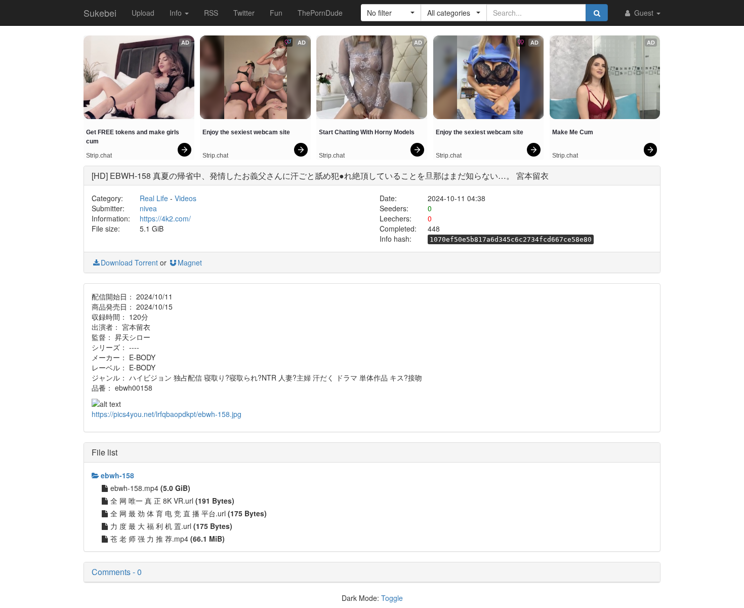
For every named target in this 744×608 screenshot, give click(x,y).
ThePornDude (320, 13)
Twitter (244, 13)
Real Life (154, 198)
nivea (148, 208)
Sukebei (100, 12)
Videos (185, 198)
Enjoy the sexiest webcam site (246, 132)
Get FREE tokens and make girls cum (133, 137)
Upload (143, 13)
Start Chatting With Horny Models (367, 132)
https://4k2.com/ (165, 218)
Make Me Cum (572, 132)
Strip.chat (99, 155)
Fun (276, 13)
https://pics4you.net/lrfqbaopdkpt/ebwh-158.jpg (166, 414)
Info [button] (177, 13)
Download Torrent (129, 262)
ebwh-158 (117, 475)
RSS (211, 13)
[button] (391, 12)
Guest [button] (643, 13)
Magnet (190, 262)
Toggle (392, 598)
